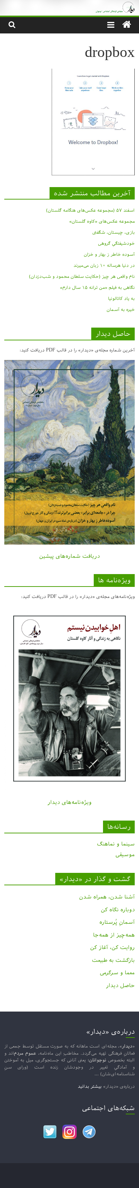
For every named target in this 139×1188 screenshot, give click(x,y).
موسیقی (125, 855)
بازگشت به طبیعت (113, 960)
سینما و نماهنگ (116, 844)
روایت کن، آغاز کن (112, 947)
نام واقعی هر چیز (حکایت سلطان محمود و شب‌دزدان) (82, 276)
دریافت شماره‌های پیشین (69, 556)
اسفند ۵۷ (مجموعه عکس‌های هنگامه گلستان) (90, 210)
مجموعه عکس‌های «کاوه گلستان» (102, 221)
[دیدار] (69, 5)
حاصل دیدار (120, 985)
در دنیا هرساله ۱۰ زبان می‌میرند (104, 265)
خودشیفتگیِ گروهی (116, 243)
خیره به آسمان (121, 309)
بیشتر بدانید (90, 1086)
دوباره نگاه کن (118, 910)
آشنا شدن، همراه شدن (107, 897)
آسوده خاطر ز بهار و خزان (109, 254)
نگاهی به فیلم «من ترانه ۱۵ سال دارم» (97, 287)
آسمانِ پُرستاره (117, 922)
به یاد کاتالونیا (121, 298)
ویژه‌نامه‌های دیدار (69, 802)
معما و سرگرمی (117, 973)
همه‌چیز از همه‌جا (114, 935)
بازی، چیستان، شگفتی (113, 232)
